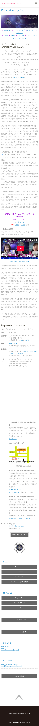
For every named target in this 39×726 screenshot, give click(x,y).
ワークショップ (19, 30)
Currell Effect (19, 603)
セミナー (19, 33)
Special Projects (19, 620)
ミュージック (21, 38)
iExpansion (7, 30)
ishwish (3, 648)
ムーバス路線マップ (16, 489)
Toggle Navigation (35, 3)
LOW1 (6, 35)
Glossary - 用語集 (19, 632)
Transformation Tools (11, 3)
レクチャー (31, 30)
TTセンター (13, 343)
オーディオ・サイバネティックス (11, 666)
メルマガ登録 (19, 676)
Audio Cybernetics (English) (10, 650)
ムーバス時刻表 (14, 492)
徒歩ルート (13, 439)
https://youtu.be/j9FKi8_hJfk (19, 261)
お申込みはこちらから (19, 534)
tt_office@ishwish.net (16, 526)
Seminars (19, 577)
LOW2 (13, 35)
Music (19, 608)
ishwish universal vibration (9, 664)
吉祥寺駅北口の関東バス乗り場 (19, 518)
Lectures (19, 572)
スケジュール (19, 222)
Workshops (19, 567)
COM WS (21, 35)
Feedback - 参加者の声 (19, 582)
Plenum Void (5, 646)
